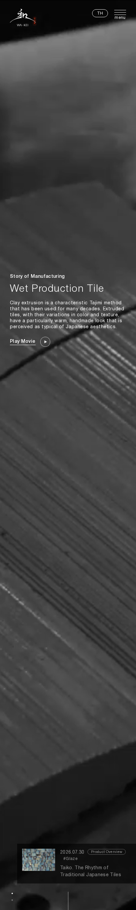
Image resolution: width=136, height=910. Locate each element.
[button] (12, 893)
